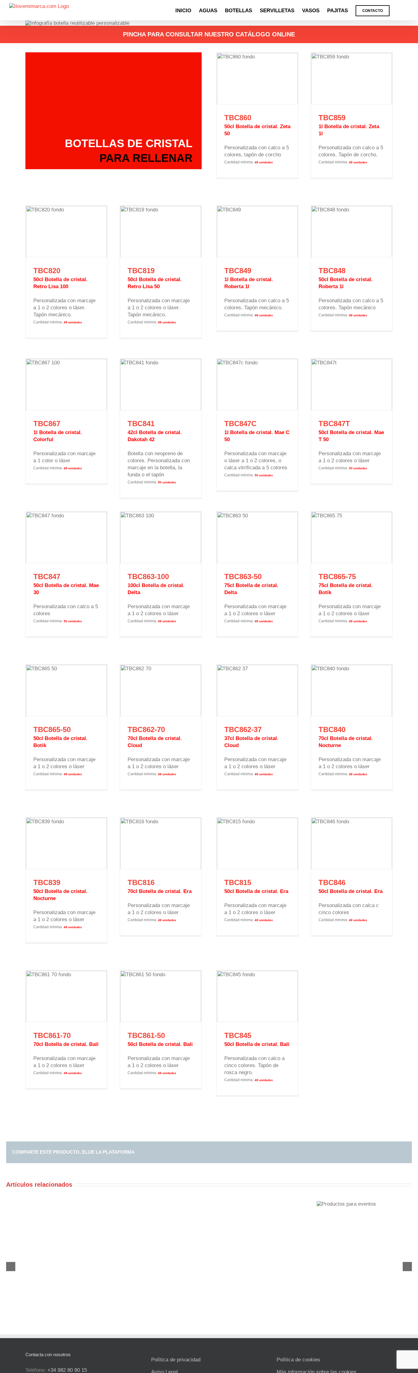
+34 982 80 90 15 (67, 1370)
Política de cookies (298, 1360)
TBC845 (237, 1035)
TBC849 (237, 270)
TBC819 (141, 270)
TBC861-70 (52, 1035)
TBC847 (46, 576)
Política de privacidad (175, 1360)
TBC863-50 (243, 576)
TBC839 (46, 882)
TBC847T (334, 423)
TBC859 (332, 117)
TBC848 (332, 270)
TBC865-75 (337, 576)
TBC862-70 (146, 729)
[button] (399, 10)
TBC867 (46, 423)
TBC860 (237, 117)
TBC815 (237, 882)
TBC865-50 (52, 729)
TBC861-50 (146, 1035)
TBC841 (141, 423)
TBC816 (141, 882)
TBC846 (332, 882)
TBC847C (240, 423)
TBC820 (46, 270)
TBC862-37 (243, 729)
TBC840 (332, 729)
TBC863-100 (148, 576)
